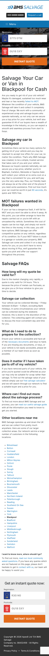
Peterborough (13, 499)
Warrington (12, 511)
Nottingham (12, 532)
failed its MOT (31, 101)
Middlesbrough (14, 529)
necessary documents (18, 341)
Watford (11, 547)
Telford (10, 475)
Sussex (10, 508)
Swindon (11, 544)
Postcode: (6, 45)
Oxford (10, 463)
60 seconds (37, 190)
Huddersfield (13, 454)
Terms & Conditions (30, 651)
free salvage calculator (34, 380)
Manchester (12, 493)
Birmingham (12, 481)
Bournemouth (13, 484)
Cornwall (11, 451)
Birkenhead (12, 445)
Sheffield (11, 538)
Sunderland (12, 541)
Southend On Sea (15, 505)
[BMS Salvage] (24, 7)
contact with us (25, 567)
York (9, 514)
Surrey (10, 472)
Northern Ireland (14, 496)
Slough (10, 469)
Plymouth (11, 535)
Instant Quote (24, 61)
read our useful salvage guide (33, 404)
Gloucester (12, 487)
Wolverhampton (14, 478)
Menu (12, 24)
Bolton (10, 448)
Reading (11, 502)
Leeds (10, 490)
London (10, 457)
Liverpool (11, 526)
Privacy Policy (10, 651)
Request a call (34, 15)
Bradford (11, 520)
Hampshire (12, 523)
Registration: (7, 32)
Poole (9, 466)
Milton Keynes (13, 460)
